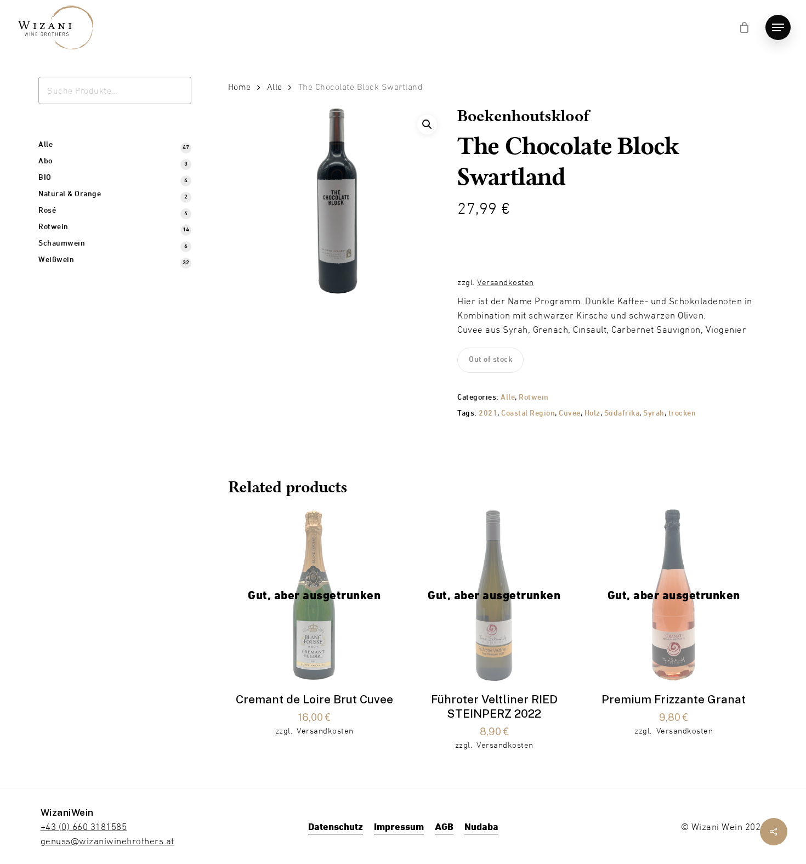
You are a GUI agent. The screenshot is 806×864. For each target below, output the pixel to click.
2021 (488, 413)
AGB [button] (444, 826)
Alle (274, 87)
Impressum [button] (399, 826)
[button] (778, 27)
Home (239, 87)
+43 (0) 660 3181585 (84, 826)
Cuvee (570, 413)
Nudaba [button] (481, 826)
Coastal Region (528, 413)
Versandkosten (505, 282)
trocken (682, 413)
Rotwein (534, 397)
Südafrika (622, 413)
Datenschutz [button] (335, 826)
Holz (592, 413)
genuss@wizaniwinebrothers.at (107, 840)
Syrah (654, 413)
